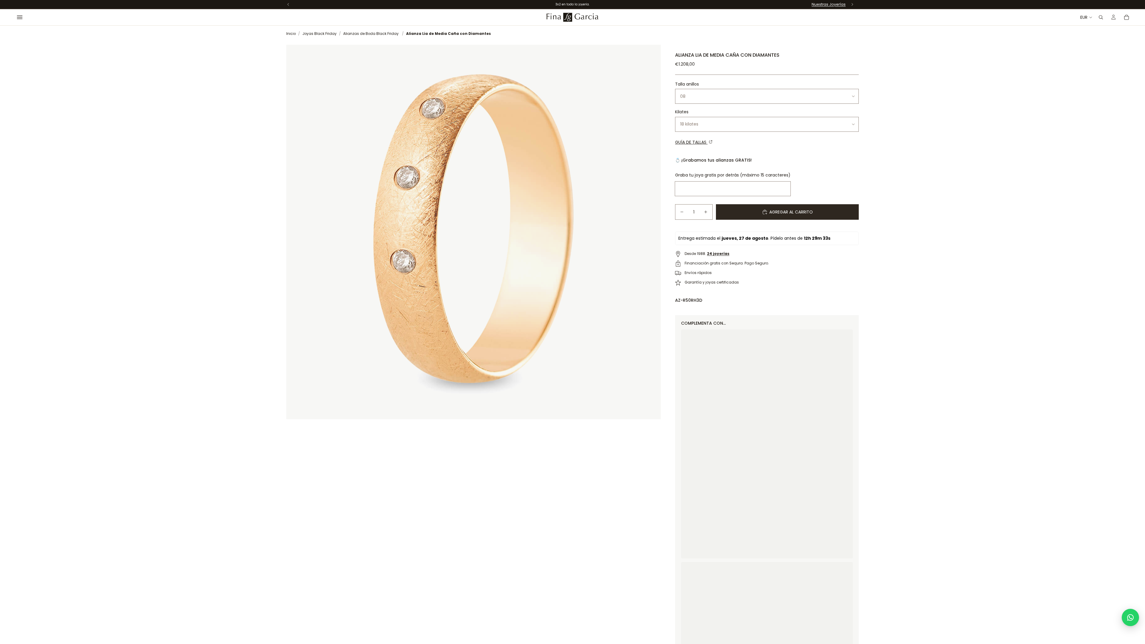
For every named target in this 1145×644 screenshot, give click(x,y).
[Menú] (19, 17)
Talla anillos (687, 84)
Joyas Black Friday (319, 33)
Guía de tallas (691, 142)
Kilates (681, 112)
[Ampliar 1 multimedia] (473, 232)
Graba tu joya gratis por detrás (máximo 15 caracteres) (732, 175)
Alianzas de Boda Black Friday (371, 33)
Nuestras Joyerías (829, 4)
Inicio (291, 33)
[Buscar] (1100, 17)
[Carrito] (1126, 17)
